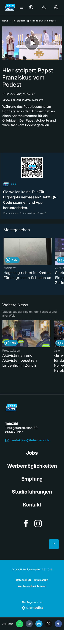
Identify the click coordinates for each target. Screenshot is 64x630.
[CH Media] (32, 607)
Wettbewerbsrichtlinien (32, 586)
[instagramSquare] (38, 523)
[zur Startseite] (10, 7)
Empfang (32, 479)
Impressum (41, 579)
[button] (29, 623)
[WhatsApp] (19, 623)
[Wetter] (43, 7)
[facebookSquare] (26, 523)
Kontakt (32, 505)
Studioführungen (32, 492)
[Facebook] (58, 623)
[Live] (31, 7)
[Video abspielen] (32, 43)
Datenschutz (23, 579)
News (5, 20)
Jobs (32, 453)
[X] (48, 623)
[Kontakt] (56, 7)
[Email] (38, 623)
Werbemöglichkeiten (32, 466)
